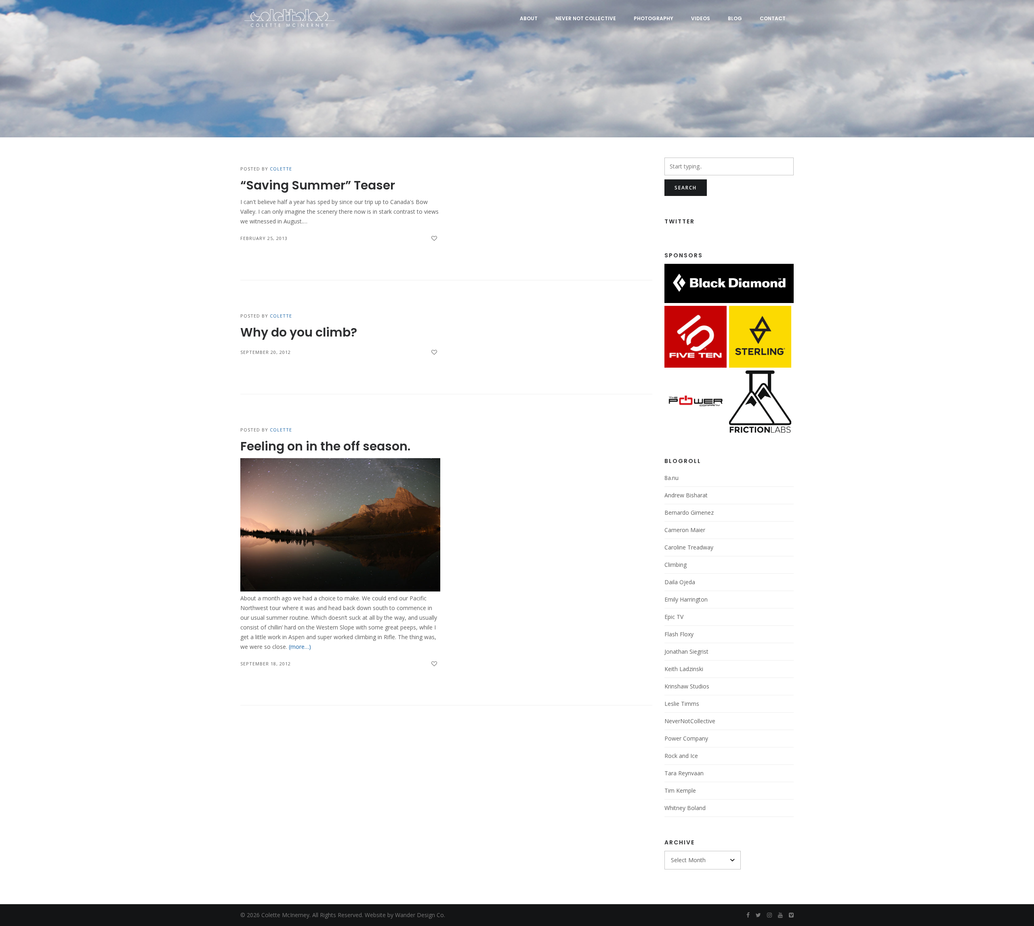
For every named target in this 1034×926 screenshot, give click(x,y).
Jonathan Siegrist (686, 651)
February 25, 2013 (264, 238)
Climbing (675, 564)
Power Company (686, 738)
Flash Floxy (679, 634)
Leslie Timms (681, 703)
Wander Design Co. (420, 915)
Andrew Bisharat (686, 495)
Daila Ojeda (679, 582)
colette (281, 169)
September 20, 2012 (265, 352)
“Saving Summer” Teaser (317, 185)
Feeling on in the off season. (325, 446)
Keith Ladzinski (683, 669)
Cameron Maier (684, 530)
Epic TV (673, 617)
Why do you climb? (298, 332)
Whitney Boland (685, 808)
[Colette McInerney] (288, 18)
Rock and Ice (681, 756)
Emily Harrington (686, 599)
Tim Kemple (680, 790)
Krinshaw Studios (686, 686)
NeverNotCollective (689, 721)
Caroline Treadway (688, 547)
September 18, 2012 (265, 664)
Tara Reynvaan (684, 773)
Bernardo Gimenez (689, 512)
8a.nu (671, 478)
